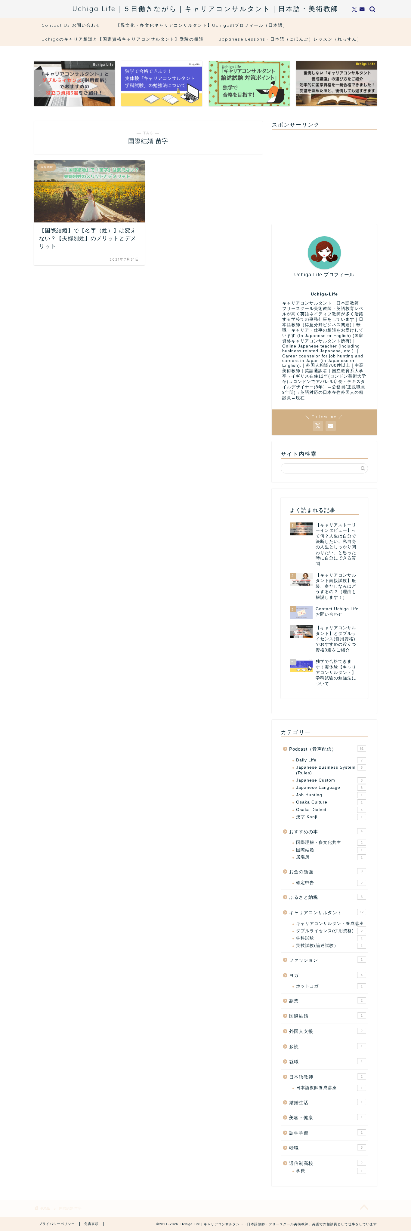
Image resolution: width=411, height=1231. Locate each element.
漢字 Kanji (329, 817)
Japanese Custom (329, 780)
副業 (326, 1000)
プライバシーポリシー (57, 1224)
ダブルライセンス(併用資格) (329, 931)
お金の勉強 (326, 871)
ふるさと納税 (326, 897)
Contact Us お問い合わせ (71, 25)
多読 (326, 1046)
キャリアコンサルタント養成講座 (330, 923)
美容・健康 (326, 1117)
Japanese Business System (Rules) (329, 770)
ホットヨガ (329, 986)
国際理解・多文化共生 (329, 842)
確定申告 (329, 882)
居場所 (329, 857)
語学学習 (326, 1132)
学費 (329, 1170)
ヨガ (326, 975)
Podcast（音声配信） (326, 749)
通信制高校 (326, 1163)
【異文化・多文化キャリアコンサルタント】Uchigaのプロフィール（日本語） (202, 25)
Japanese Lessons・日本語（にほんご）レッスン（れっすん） (290, 39)
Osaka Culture (329, 802)
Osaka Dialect (329, 809)
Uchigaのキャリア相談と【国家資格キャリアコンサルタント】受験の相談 (123, 39)
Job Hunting (329, 795)
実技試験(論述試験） (329, 945)
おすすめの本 (326, 831)
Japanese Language (329, 787)
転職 (326, 1147)
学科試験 (329, 938)
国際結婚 (329, 850)
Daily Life (329, 760)
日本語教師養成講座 (329, 1088)
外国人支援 (326, 1031)
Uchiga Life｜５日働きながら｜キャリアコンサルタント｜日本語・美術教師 (205, 9)
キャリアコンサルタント (326, 912)
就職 (326, 1061)
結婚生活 (326, 1102)
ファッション (326, 960)
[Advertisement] (324, 176)
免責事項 (91, 1224)
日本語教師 (326, 1076)
